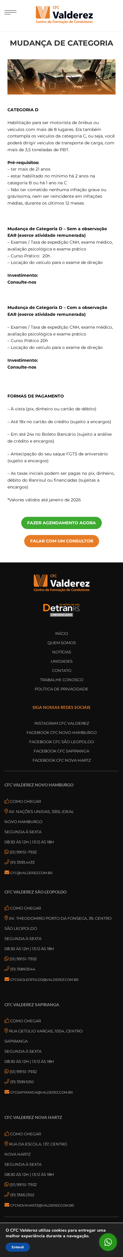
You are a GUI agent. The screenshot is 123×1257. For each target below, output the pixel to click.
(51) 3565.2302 (22, 1195)
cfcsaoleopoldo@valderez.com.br (44, 980)
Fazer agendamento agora (61, 522)
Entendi (18, 1247)
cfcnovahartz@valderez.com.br (42, 1205)
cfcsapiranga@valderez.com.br (41, 1092)
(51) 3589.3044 (22, 969)
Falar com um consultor (61, 541)
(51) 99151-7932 (23, 852)
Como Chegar (25, 801)
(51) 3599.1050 (22, 1082)
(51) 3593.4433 (22, 862)
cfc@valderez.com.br (31, 873)
